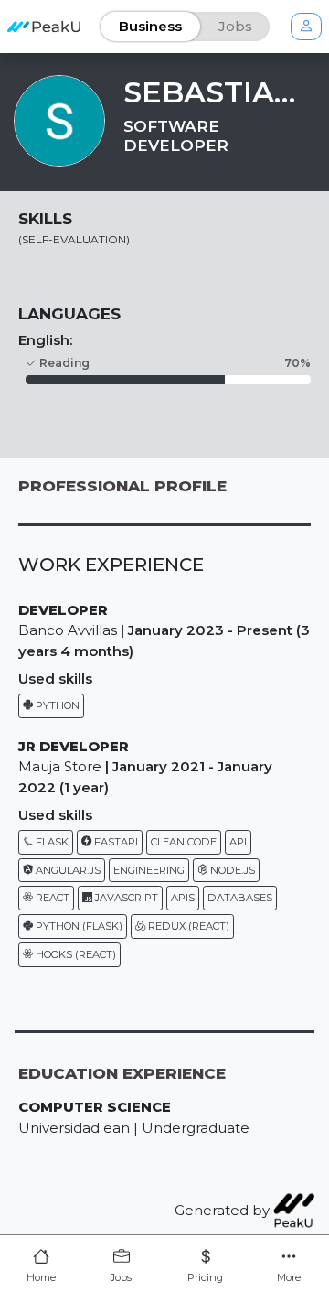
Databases (239, 897)
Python (56, 705)
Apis (183, 897)
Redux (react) (187, 926)
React (51, 897)
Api (238, 841)
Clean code (184, 841)
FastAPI (114, 841)
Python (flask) (77, 926)
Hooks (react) (74, 954)
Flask (51, 841)
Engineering (149, 870)
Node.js (231, 870)
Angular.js (67, 870)
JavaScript (125, 897)
